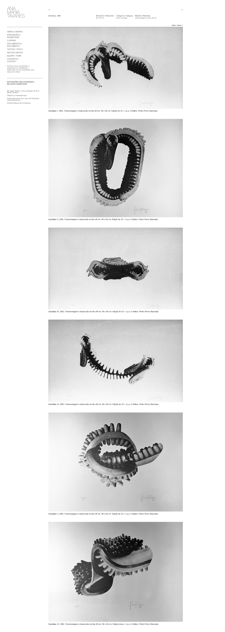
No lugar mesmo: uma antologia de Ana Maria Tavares (23, 91)
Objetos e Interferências (17, 95)
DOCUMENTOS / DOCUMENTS (14, 45)
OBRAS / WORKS (14, 32)
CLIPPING (11, 40)
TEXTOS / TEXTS (14, 49)
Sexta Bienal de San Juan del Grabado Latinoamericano (23, 99)
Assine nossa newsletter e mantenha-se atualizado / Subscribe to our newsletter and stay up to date (20, 69)
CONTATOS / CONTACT (13, 60)
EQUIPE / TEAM (14, 56)
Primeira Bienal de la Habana (19, 103)
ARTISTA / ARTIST (15, 53)
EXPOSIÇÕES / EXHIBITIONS (14, 36)
